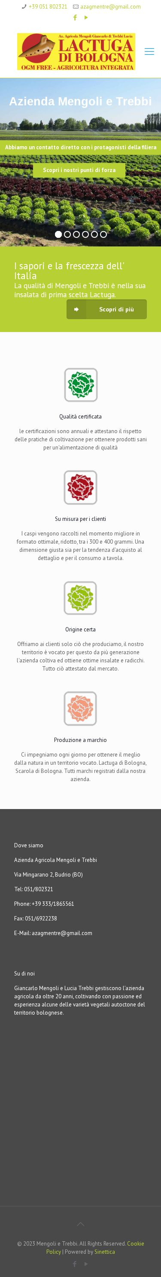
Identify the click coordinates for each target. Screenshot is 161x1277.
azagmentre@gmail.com (110, 6)
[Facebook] (74, 17)
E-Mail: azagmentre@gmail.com (53, 933)
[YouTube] (86, 17)
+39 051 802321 (48, 6)
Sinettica (104, 1251)
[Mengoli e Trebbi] (80, 51)
